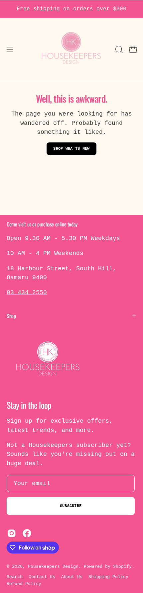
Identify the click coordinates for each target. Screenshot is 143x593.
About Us (71, 576)
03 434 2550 (27, 292)
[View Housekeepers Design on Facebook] (27, 533)
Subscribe (71, 506)
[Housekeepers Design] (71, 49)
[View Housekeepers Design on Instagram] (12, 533)
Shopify (122, 566)
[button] (118, 49)
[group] (71, 9)
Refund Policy (24, 583)
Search (15, 576)
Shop (11, 316)
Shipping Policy (108, 576)
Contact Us (42, 576)
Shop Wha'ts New (71, 148)
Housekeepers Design (53, 566)
